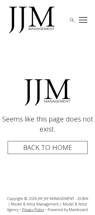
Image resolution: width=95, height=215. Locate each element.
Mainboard (78, 209)
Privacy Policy (33, 209)
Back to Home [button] (47, 147)
